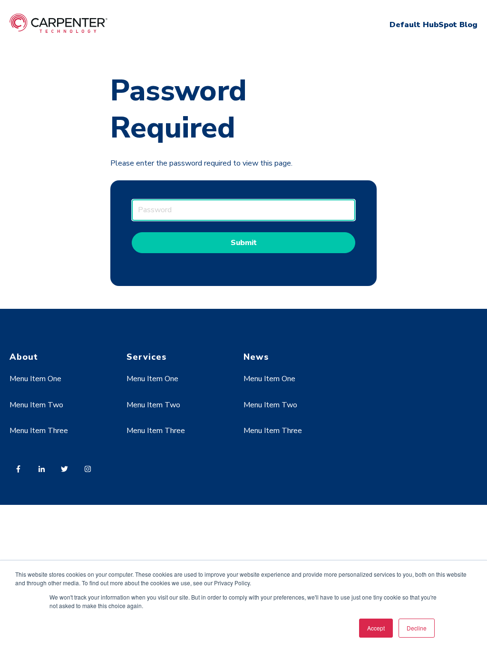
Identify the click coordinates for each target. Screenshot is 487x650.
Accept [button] (376, 628)
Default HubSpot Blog (433, 25)
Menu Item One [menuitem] (35, 379)
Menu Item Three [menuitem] (39, 430)
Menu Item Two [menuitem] (36, 405)
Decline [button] (417, 628)
